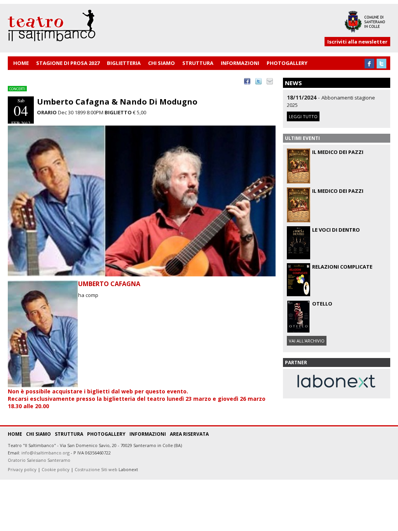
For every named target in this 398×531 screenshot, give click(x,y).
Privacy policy (22, 469)
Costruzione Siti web (96, 469)
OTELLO (322, 303)
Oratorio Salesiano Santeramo (39, 460)
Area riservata (189, 434)
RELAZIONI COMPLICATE (342, 266)
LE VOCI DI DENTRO (336, 229)
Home (15, 434)
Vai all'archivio (307, 341)
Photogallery (106, 434)
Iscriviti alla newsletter (357, 41)
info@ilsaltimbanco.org (45, 453)
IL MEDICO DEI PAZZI (337, 151)
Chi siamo (38, 434)
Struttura (69, 434)
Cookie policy (56, 469)
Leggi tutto (303, 116)
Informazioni (147, 434)
